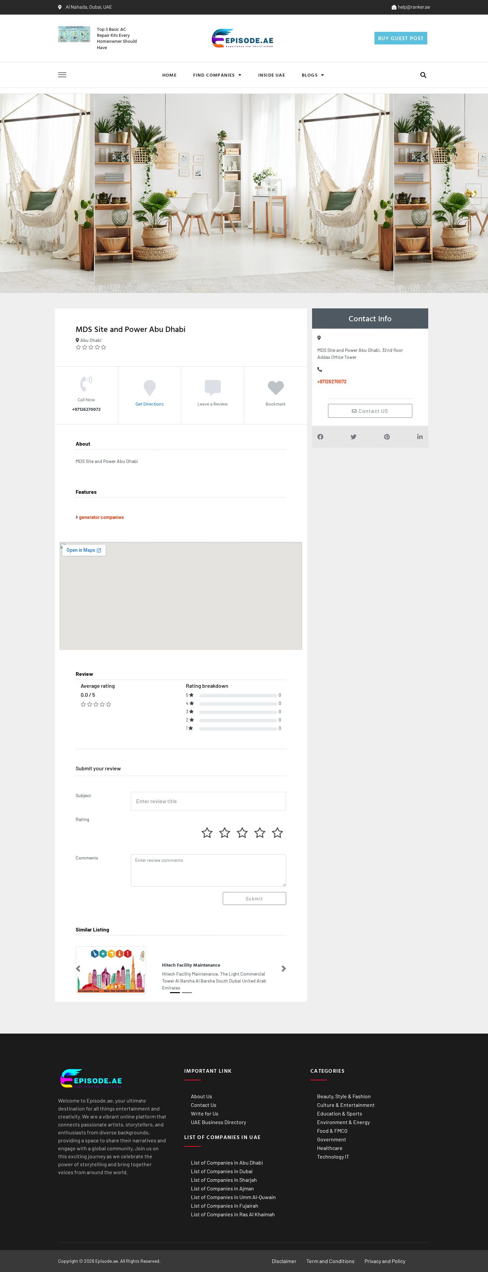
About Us (201, 1096)
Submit (254, 898)
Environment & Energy (343, 1122)
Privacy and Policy (385, 1261)
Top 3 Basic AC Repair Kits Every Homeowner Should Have (117, 38)
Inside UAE (271, 74)
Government (331, 1139)
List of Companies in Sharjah (224, 1180)
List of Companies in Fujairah (224, 1205)
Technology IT (333, 1156)
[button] (423, 74)
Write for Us (204, 1113)
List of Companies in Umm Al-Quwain (233, 1197)
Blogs (310, 74)
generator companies (101, 517)
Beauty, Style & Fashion (344, 1096)
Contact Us (203, 1105)
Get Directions (149, 403)
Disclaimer (284, 1261)
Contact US (372, 411)
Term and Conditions (330, 1261)
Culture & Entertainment (346, 1105)
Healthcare (330, 1148)
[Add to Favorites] (276, 393)
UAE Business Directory (218, 1122)
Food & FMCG (332, 1130)
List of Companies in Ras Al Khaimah (233, 1214)
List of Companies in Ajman (222, 1188)
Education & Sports (339, 1113)
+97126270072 (332, 381)
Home (169, 74)
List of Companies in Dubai (222, 1171)
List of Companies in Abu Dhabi (227, 1162)
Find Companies (214, 74)
